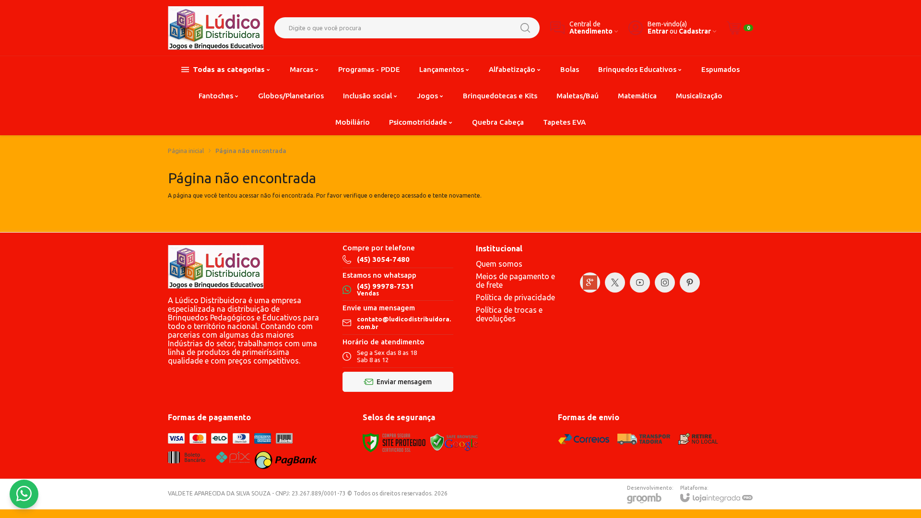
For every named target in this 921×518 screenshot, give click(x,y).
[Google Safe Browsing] (454, 442)
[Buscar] (525, 27)
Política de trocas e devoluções (509, 314)
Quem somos (499, 263)
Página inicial (186, 150)
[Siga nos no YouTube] (640, 282)
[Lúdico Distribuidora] (216, 28)
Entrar (658, 31)
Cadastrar (695, 31)
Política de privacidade (515, 297)
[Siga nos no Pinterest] (690, 282)
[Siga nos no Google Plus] (590, 282)
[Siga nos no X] (615, 282)
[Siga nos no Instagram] (665, 282)
